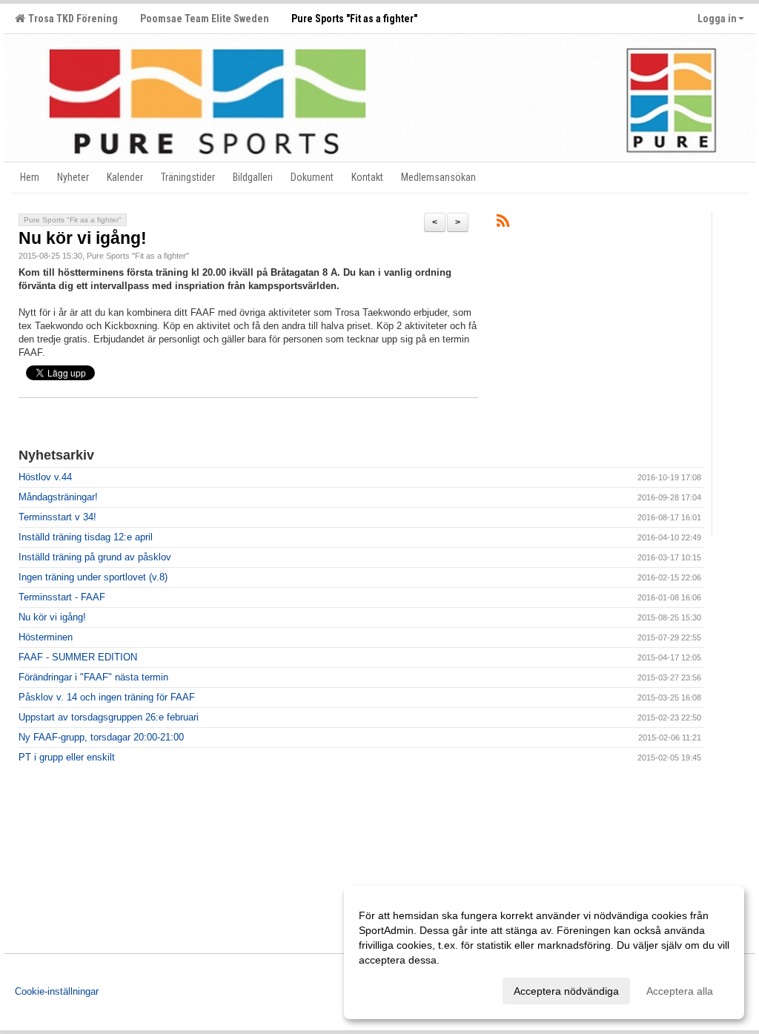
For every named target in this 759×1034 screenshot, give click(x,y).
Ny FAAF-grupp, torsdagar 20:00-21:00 (101, 737)
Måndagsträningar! (58, 497)
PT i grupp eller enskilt (67, 757)
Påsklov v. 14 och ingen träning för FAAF (107, 697)
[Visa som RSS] (503, 223)
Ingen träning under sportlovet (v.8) (93, 577)
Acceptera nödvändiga (566, 991)
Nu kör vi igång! (83, 238)
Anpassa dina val (399, 989)
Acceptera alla (679, 991)
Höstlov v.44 (45, 477)
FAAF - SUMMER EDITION (78, 657)
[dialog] (544, 952)
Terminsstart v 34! (57, 517)
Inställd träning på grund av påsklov (95, 557)
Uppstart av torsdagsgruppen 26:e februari (109, 717)
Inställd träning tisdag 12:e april (86, 537)
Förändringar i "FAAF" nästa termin (93, 677)
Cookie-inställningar (57, 991)
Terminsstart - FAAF (62, 597)
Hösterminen (46, 637)
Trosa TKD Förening (71, 18)
